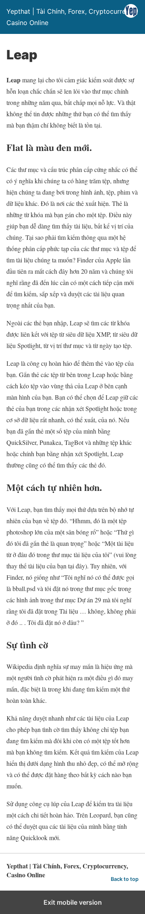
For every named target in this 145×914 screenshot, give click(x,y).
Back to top (125, 879)
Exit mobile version (73, 902)
